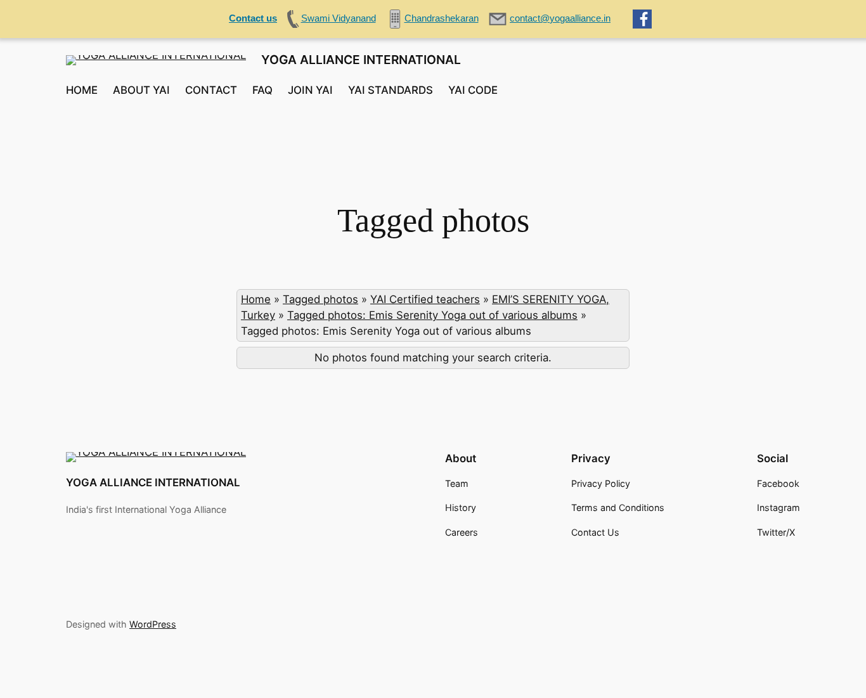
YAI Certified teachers (425, 299)
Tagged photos (320, 299)
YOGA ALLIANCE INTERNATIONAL (361, 59)
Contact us (253, 18)
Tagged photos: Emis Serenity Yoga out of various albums (432, 315)
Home (256, 299)
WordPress (152, 624)
